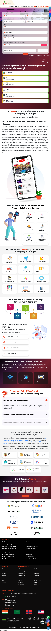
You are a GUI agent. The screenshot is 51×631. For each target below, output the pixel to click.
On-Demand (37, 569)
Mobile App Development (8, 541)
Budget (6, 30)
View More (25, 496)
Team (5, 24)
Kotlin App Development (8, 554)
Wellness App (37, 587)
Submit (25, 54)
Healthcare (20, 582)
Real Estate (36, 573)
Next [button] (47, 385)
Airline (19, 569)
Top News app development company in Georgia (25, 439)
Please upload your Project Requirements (14, 42)
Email (28, 13)
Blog (3, 580)
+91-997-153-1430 (11, 596)
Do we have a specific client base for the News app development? (22, 422)
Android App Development (8, 544)
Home (3, 569)
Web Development (30, 561)
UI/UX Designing (30, 556)
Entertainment (21, 575)
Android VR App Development (9, 546)
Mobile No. (29, 19)
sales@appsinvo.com (27, 6)
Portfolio (4, 571)
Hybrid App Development (32, 546)
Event (19, 578)
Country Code (8, 19)
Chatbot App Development (32, 541)
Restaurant (36, 575)
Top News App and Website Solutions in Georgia (28, 206)
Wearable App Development (32, 558)
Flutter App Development (32, 544)
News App (20, 587)
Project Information (9, 35)
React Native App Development (9, 558)
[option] (10, 378)
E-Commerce (21, 573)
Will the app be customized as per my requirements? (18, 414)
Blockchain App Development (9, 548)
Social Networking (38, 580)
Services (4, 573)
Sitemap (4, 582)
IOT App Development (7, 552)
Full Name (6, 13)
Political (36, 571)
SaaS (35, 578)
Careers (4, 575)
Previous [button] (44, 385)
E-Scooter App (21, 571)
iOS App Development (31, 548)
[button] (48, 628)
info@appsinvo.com (15, 6)
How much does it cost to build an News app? (16, 400)
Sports (35, 582)
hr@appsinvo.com (9, 605)
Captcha (6, 48)
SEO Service (29, 554)
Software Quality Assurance (32, 552)
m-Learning (21, 584)
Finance (20, 580)
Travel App (36, 584)
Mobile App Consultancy (8, 556)
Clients (4, 578)
